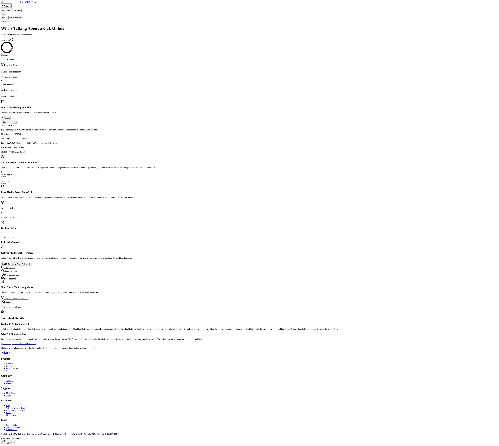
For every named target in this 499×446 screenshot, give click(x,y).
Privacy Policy (12, 425)
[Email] (8, 354)
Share (7, 119)
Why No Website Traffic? (16, 408)
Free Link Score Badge (15, 410)
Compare (8, 302)
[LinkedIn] (5, 354)
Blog (8, 405)
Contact (9, 383)
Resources (6, 11)
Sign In (4, 18)
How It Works (12, 368)
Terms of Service (13, 427)
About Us (10, 381)
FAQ (8, 371)
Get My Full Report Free (11, 264)
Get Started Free (15, 18)
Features (9, 364)
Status (8, 395)
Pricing (18, 11)
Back (7, 22)
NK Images (11, 415)
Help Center (11, 393)
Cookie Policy (12, 429)
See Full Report (11, 123)
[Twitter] (2, 354)
